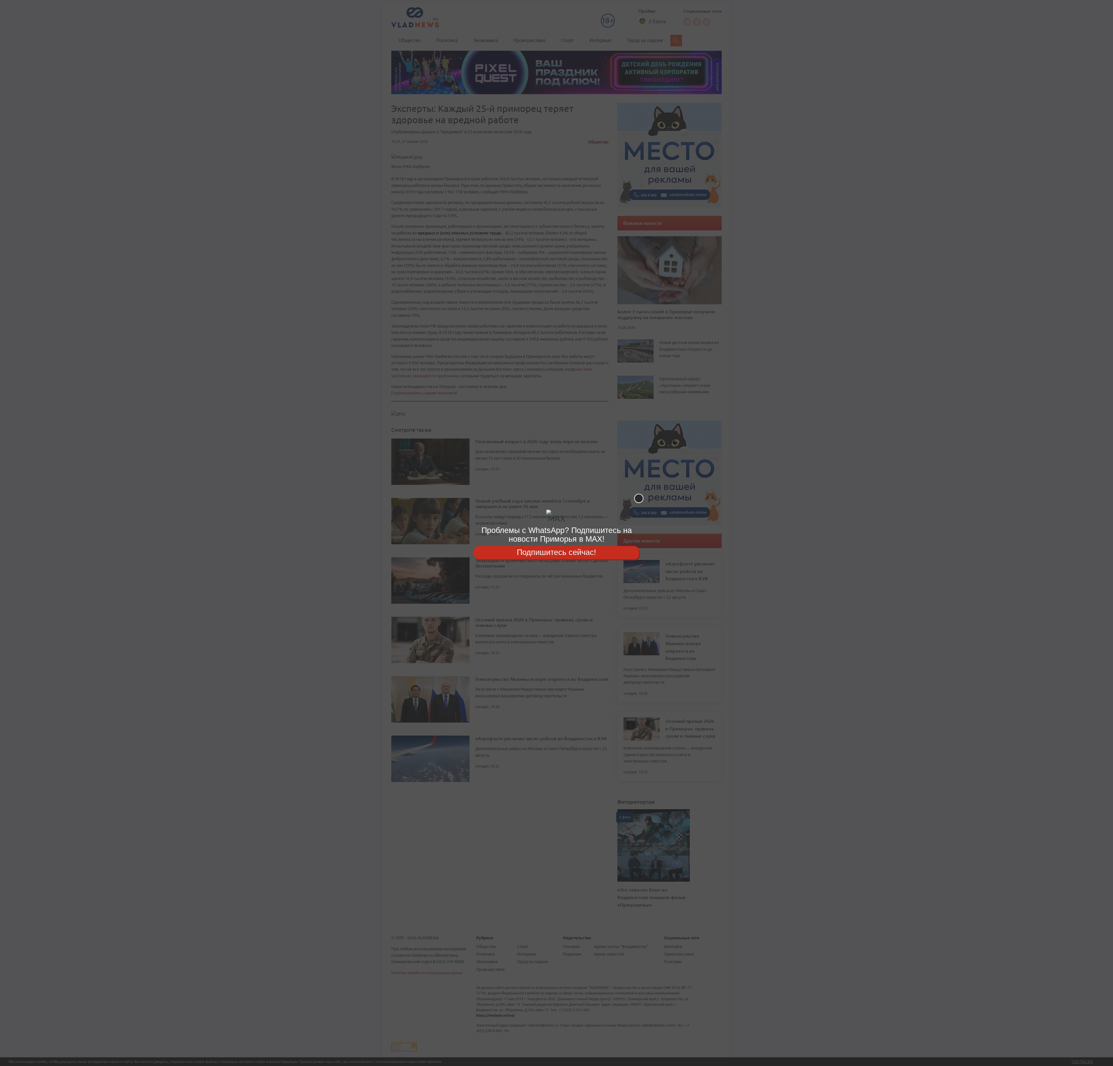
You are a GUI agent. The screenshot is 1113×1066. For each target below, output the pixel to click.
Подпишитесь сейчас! (556, 552)
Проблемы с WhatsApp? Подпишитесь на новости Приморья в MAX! (556, 534)
